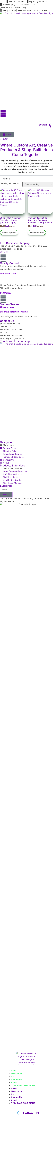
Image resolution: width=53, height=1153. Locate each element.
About (14, 1082)
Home (14, 1071)
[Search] (50, 125)
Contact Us (16, 1079)
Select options (9, 232)
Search (43, 124)
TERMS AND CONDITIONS (23, 1085)
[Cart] (3, 130)
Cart (13, 1076)
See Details (5, 252)
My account (16, 1074)
